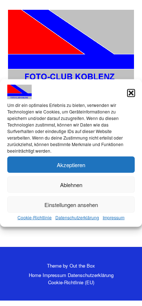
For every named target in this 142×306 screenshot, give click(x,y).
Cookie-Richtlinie (34, 217)
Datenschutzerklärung (77, 217)
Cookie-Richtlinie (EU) (71, 282)
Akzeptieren (71, 164)
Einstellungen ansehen (71, 204)
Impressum (114, 217)
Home (35, 275)
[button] (131, 92)
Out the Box (82, 265)
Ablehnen (71, 184)
